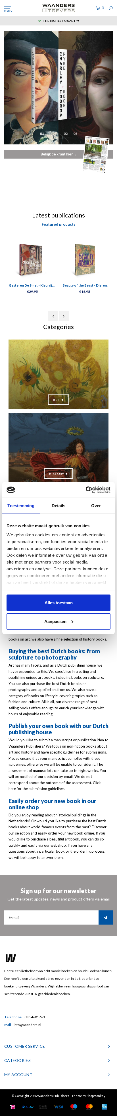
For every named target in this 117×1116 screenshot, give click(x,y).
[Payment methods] (12, 1107)
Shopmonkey (96, 1096)
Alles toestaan (59, 602)
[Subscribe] (106, 917)
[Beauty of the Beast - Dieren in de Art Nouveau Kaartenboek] (84, 259)
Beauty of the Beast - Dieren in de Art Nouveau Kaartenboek (84, 285)
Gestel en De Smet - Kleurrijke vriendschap (32, 285)
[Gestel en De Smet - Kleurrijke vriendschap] (32, 259)
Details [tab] (59, 505)
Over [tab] (96, 505)
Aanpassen (55, 621)
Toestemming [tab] (20, 505)
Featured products (59, 224)
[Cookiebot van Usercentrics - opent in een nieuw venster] (85, 490)
